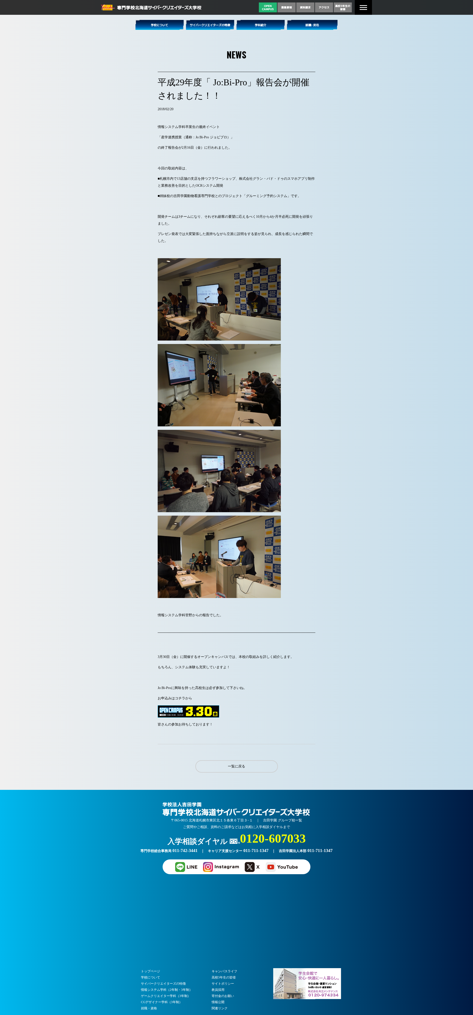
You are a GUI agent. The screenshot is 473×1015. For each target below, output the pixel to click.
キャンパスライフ (224, 971)
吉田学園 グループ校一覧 (282, 820)
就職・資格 (149, 1008)
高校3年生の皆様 (224, 977)
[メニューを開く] (363, 7)
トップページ (150, 971)
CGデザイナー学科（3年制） (161, 1002)
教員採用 (218, 990)
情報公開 (218, 1002)
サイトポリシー (223, 983)
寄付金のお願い (223, 996)
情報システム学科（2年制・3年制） (166, 990)
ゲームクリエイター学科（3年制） (166, 996)
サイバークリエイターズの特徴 (163, 983)
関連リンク (220, 1008)
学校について (150, 977)
